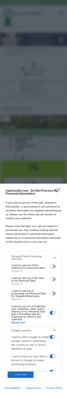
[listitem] (33, 257)
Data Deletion (12, 387)
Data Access (33, 387)
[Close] (59, 190)
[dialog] (33, 289)
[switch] (53, 266)
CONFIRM (20, 375)
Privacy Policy (55, 387)
